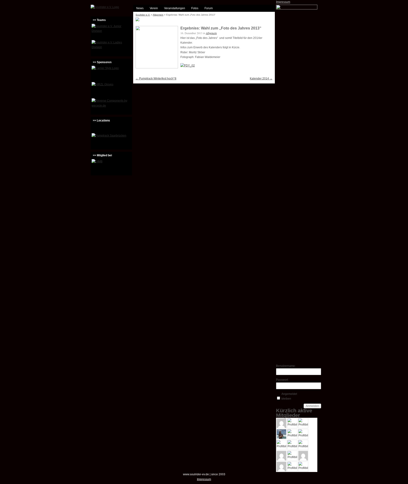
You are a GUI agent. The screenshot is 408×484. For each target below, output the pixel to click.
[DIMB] (111, 166)
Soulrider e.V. (143, 14)
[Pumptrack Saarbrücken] (111, 140)
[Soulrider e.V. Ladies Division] (111, 47)
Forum (208, 8)
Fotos (194, 8)
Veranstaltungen (174, 8)
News (140, 8)
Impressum (283, 1)
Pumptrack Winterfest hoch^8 (156, 78)
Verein (154, 8)
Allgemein (158, 14)
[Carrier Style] (111, 73)
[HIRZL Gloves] (111, 89)
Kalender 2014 (261, 78)
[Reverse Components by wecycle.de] (111, 105)
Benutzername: (284, 366)
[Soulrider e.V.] (105, 7)
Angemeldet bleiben (289, 396)
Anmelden (312, 406)
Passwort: (282, 379)
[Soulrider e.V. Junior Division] (111, 31)
